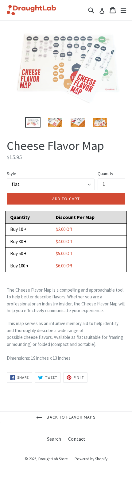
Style (11, 173)
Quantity (105, 173)
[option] (32, 122)
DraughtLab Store (53, 459)
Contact (76, 439)
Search (54, 439)
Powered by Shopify (91, 459)
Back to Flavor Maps (70, 417)
